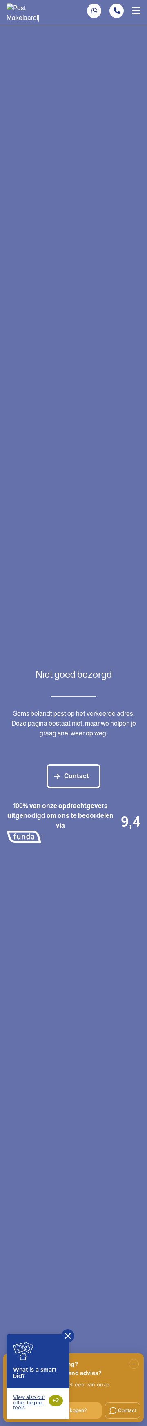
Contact (76, 776)
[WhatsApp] (94, 11)
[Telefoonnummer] (116, 11)
